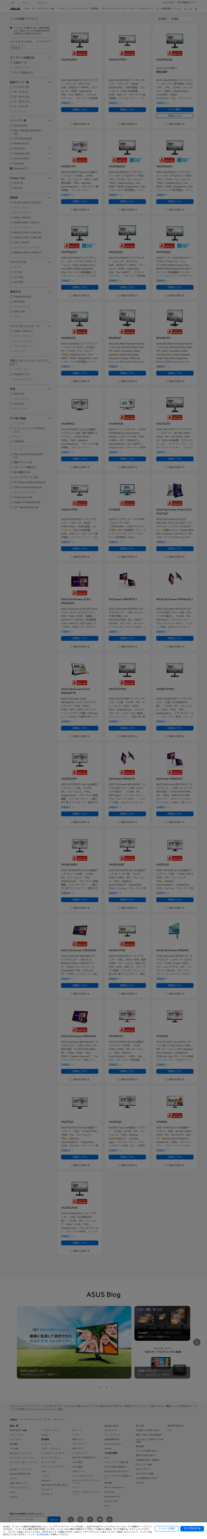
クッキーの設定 (166, 1528)
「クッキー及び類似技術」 (38, 1534)
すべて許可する (192, 1528)
